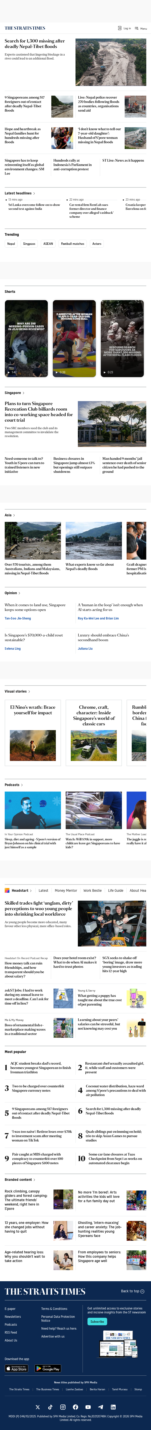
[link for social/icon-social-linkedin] (113, 1407)
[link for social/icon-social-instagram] (63, 1407)
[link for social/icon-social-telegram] (101, 1407)
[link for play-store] (48, 1368)
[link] (25, 28)
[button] (124, 28)
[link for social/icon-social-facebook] (75, 1407)
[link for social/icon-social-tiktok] (50, 1407)
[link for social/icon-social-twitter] (38, 1407)
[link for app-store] (17, 1368)
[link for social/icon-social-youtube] (88, 1407)
